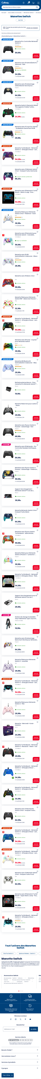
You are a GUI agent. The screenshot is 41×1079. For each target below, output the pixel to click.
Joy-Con (6, 981)
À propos (5, 1068)
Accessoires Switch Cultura (13, 978)
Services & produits (8, 1062)
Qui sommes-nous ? (9, 1056)
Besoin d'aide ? (7, 1050)
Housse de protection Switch (21, 980)
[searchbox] (20, 7)
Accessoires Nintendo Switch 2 (13, 983)
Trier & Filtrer (7, 1075)
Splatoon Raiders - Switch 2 (27, 953)
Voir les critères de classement (11, 33)
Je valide (33, 1029)
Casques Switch (23, 981)
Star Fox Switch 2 (8, 953)
